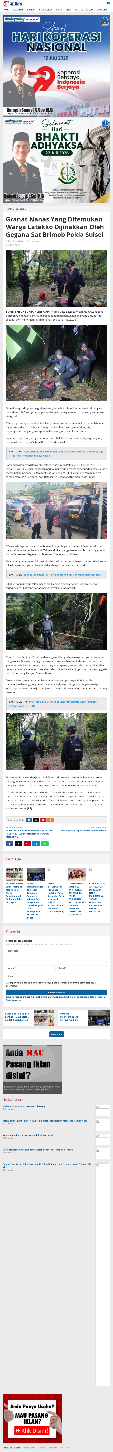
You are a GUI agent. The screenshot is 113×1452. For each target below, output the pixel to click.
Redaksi (42, 1447)
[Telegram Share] (36, 843)
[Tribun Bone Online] (13, 3)
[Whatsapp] (45, 843)
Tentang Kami (29, 1447)
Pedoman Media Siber (59, 1447)
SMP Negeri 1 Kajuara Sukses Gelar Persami (84, 829)
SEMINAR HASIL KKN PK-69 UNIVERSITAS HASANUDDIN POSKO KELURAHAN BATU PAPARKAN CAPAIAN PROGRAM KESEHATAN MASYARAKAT (77, 899)
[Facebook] (29, 820)
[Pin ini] (27, 843)
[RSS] (50, 820)
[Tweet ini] (18, 843)
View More (56, 1034)
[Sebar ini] (9, 843)
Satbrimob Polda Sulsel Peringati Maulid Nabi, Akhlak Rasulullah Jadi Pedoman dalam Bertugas (17, 1020)
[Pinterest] (43, 820)
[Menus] (108, 3)
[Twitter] (36, 820)
